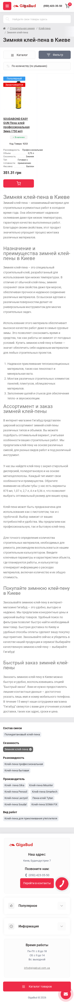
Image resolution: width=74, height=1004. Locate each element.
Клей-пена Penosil (16, 791)
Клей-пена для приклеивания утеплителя (31, 818)
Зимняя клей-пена (16, 749)
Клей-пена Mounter (41, 785)
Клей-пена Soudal (16, 804)
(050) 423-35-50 (52, 6)
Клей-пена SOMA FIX (44, 804)
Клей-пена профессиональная (24, 764)
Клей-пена (45, 28)
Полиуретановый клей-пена (22, 734)
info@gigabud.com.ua (37, 968)
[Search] (7, 19)
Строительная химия (22, 28)
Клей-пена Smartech (44, 791)
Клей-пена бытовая (17, 770)
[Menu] (7, 6)
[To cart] (18, 183)
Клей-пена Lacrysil (16, 798)
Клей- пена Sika (14, 785)
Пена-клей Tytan (42, 798)
